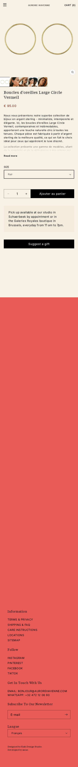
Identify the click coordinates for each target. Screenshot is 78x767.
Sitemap (14, 640)
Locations (16, 635)
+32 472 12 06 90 (37, 695)
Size (6, 166)
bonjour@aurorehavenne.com (42, 691)
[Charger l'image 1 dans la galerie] (4, 82)
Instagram (16, 657)
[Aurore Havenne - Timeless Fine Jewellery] (39, 5)
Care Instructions (22, 629)
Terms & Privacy (20, 619)
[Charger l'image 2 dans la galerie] (14, 82)
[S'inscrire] (66, 714)
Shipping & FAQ (19, 624)
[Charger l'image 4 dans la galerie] (33, 82)
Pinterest (15, 663)
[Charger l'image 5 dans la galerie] (42, 82)
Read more (10, 155)
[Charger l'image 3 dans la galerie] (23, 82)
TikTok (13, 673)
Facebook (15, 668)
